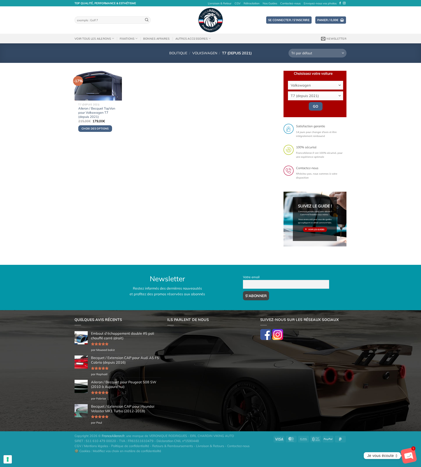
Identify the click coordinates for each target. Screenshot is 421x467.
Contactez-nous (290, 3)
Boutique (178, 53)
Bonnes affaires (156, 38)
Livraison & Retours (210, 446)
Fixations (127, 38)
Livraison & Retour (220, 3)
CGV (238, 3)
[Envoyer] (146, 20)
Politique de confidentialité (130, 446)
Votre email (251, 277)
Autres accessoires (191, 38)
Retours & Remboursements (172, 446)
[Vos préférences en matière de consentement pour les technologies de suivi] (8, 459)
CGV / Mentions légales (91, 446)
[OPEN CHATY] (409, 456)
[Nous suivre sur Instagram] (344, 3)
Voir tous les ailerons (93, 38)
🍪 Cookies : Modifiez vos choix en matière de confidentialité (118, 451)
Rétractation (252, 3)
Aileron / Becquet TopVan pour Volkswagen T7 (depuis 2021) (96, 112)
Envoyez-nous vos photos (320, 3)
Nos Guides (270, 3)
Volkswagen (204, 53)
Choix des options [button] (95, 128)
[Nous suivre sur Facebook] (340, 3)
